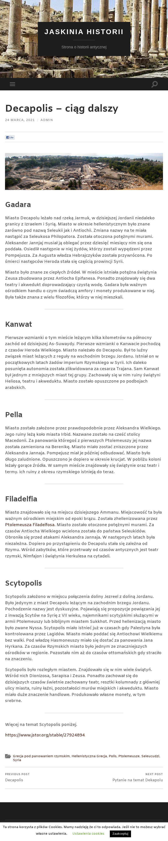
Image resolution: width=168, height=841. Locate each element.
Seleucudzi (150, 756)
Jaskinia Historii (84, 32)
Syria (17, 760)
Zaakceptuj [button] (120, 834)
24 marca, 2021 (20, 120)
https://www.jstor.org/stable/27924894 (45, 735)
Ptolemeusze (129, 756)
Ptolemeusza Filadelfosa (29, 525)
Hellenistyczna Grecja (89, 756)
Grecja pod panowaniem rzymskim (41, 756)
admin (46, 120)
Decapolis (17, 778)
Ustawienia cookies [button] (88, 834)
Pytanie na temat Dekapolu (137, 778)
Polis (113, 756)
